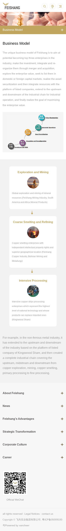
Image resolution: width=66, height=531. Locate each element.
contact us (47, 513)
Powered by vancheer (17, 525)
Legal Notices (32, 513)
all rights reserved (13, 513)
